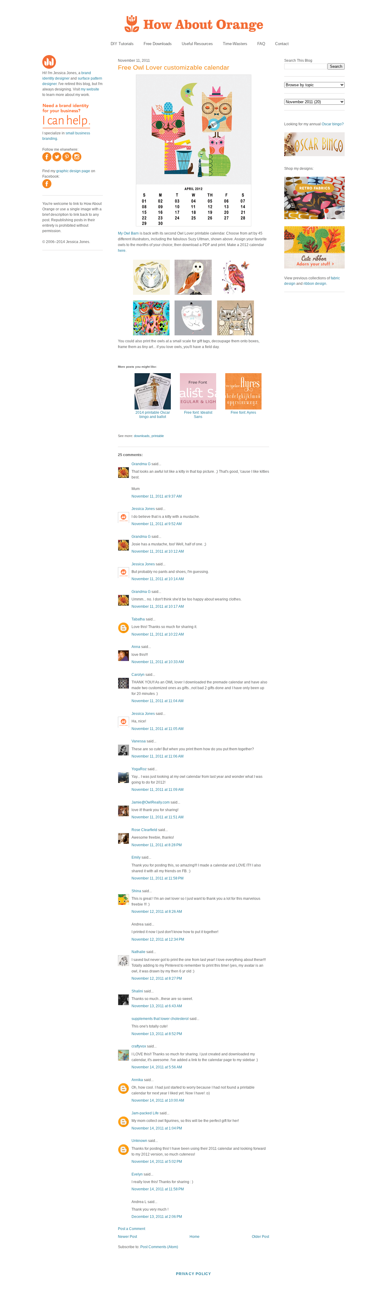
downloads (142, 436)
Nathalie (138, 952)
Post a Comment (131, 1229)
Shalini (137, 991)
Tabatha (138, 619)
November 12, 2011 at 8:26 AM (157, 911)
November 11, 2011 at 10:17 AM (158, 606)
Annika (137, 1080)
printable (157, 436)
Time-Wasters (235, 43)
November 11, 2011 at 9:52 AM (157, 524)
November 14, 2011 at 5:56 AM (157, 1067)
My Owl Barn (128, 233)
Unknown (139, 1141)
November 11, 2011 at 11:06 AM (158, 756)
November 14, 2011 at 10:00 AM (158, 1100)
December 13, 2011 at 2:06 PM (157, 1217)
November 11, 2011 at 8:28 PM (157, 845)
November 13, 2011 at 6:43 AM (157, 1006)
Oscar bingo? (333, 124)
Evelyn (137, 1174)
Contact (282, 43)
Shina (136, 891)
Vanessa (139, 741)
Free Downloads (158, 43)
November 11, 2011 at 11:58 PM (158, 878)
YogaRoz (139, 769)
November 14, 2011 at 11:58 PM (158, 1189)
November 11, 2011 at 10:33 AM (158, 662)
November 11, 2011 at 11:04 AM (158, 701)
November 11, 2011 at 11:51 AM (158, 817)
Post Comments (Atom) (159, 1247)
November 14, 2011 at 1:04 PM (157, 1128)
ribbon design (315, 283)
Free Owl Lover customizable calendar (173, 67)
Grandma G (141, 464)
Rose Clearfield (144, 830)
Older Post (260, 1237)
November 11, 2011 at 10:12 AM (158, 551)
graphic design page (73, 171)
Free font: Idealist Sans (198, 414)
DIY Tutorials (122, 43)
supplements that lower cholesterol (160, 1019)
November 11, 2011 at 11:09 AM (158, 790)
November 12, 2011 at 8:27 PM (157, 978)
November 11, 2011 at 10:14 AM (158, 579)
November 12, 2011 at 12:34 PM (158, 939)
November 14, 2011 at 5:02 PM (157, 1161)
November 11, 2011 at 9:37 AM (157, 496)
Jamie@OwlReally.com (151, 802)
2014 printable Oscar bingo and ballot (152, 414)
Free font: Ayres (243, 412)
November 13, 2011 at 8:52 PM (157, 1034)
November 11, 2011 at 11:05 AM (158, 729)
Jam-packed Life (145, 1113)
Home (195, 1237)
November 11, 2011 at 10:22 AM (158, 634)
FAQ (261, 43)
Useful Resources (197, 43)
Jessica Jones (143, 509)
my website (90, 89)
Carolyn (138, 674)
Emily (136, 857)
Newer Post (127, 1237)
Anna (136, 647)
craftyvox (139, 1046)
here (121, 250)
